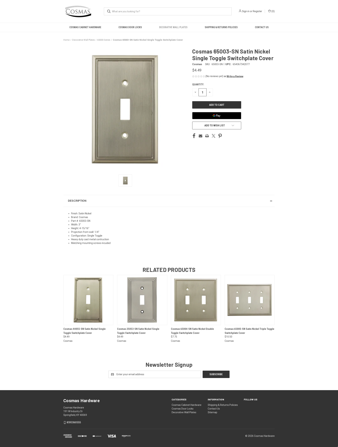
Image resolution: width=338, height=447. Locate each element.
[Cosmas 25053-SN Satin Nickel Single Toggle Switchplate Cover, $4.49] (142, 300)
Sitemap (212, 412)
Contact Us (262, 27)
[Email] (200, 135)
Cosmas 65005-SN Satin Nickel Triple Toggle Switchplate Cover (249, 331)
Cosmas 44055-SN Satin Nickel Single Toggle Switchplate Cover (84, 331)
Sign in (245, 11)
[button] (233, 76)
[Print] (207, 135)
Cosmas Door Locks (130, 27)
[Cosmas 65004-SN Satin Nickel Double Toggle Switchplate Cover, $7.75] (196, 300)
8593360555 (74, 422)
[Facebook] (194, 135)
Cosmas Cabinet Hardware (85, 27)
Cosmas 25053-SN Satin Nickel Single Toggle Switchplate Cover (138, 331)
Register (257, 11)
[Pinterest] (220, 135)
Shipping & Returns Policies (221, 27)
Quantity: (198, 84)
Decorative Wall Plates (173, 27)
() (273, 11)
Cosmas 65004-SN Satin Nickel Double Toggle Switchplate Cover (192, 331)
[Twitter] (213, 135)
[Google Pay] (216, 115)
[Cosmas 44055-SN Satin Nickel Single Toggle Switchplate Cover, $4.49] (88, 300)
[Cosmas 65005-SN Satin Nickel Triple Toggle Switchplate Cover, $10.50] (249, 300)
